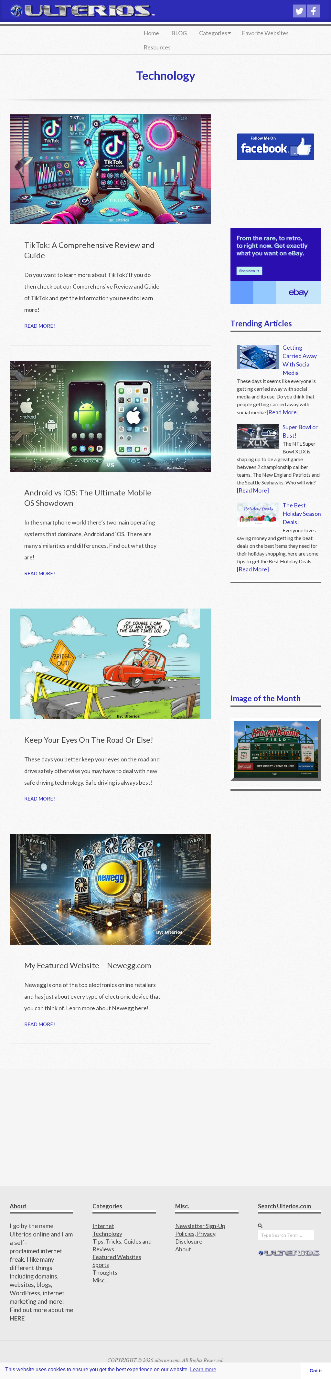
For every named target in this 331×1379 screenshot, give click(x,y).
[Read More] (283, 412)
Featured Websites (116, 1256)
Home (151, 33)
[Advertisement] (275, 638)
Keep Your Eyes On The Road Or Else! (88, 739)
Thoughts (104, 1272)
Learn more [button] (203, 1369)
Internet (103, 1225)
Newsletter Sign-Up (200, 1225)
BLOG (179, 33)
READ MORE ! (40, 326)
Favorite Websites (265, 33)
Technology (107, 1233)
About (183, 1249)
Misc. (99, 1280)
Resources (157, 47)
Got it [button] (316, 1370)
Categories (213, 33)
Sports (100, 1264)
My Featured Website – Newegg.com (87, 965)
